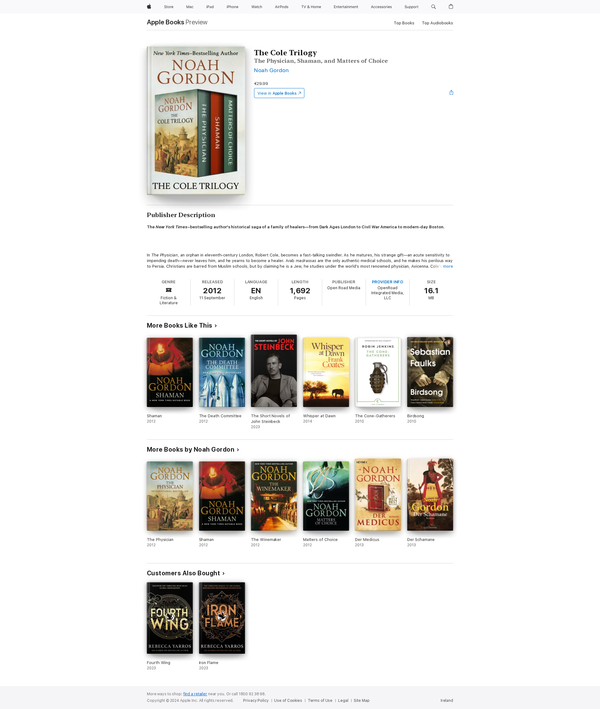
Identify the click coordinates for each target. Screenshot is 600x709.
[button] (433, 7)
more (448, 266)
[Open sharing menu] (451, 93)
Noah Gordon (271, 70)
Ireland (447, 700)
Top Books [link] (404, 23)
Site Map (361, 700)
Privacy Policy (255, 700)
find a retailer (195, 694)
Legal (343, 700)
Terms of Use (320, 700)
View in (277, 93)
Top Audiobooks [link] (437, 23)
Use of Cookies (288, 700)
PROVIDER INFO (387, 282)
